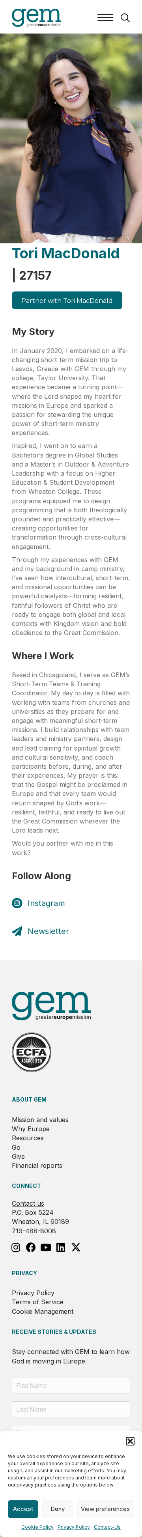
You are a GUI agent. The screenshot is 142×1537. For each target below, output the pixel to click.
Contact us (28, 1203)
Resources (28, 1138)
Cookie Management (42, 1311)
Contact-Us (107, 1527)
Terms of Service (38, 1302)
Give (18, 1156)
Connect (26, 1185)
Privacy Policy (74, 1527)
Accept (23, 1509)
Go (16, 1147)
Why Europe (31, 1129)
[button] (130, 1441)
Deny (57, 1509)
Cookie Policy (37, 1527)
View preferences (105, 1509)
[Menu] (105, 17)
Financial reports (37, 1165)
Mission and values (40, 1120)
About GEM (29, 1099)
